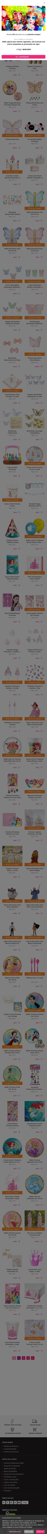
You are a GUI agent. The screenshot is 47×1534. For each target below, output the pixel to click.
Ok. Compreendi (22, 57)
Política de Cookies (25, 1527)
